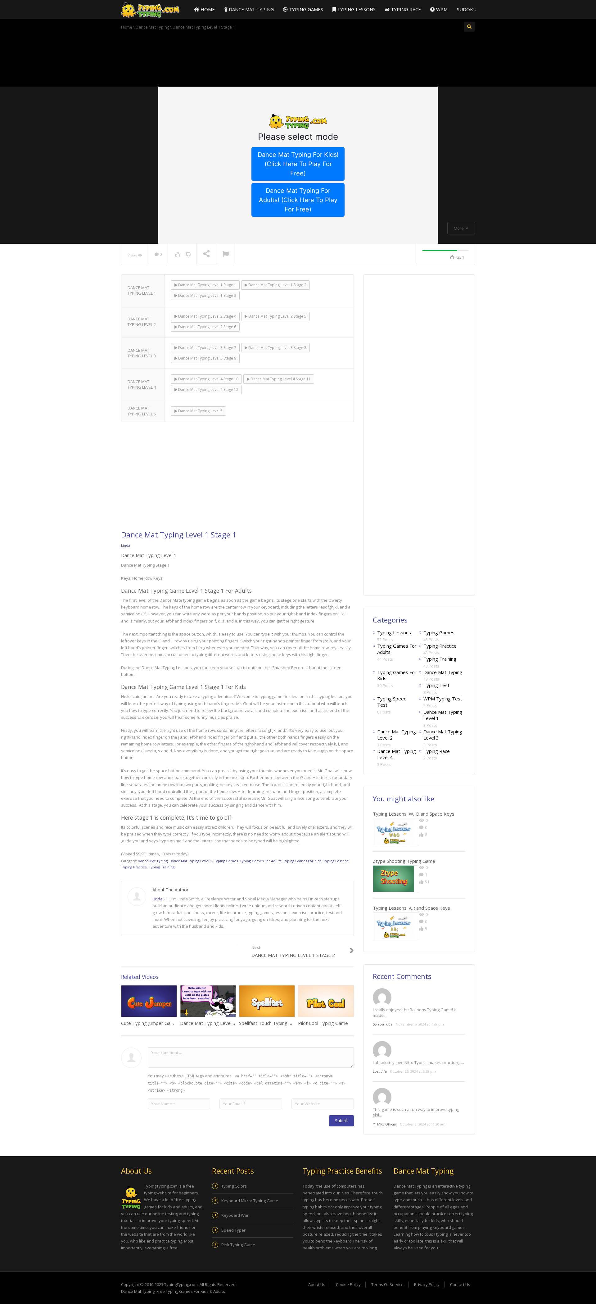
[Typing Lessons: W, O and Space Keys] (393, 831)
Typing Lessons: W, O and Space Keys (413, 814)
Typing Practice (134, 867)
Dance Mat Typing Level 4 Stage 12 (207, 389)
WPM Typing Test (442, 698)
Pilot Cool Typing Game (323, 1023)
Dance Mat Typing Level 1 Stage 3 (206, 295)
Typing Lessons (356, 9)
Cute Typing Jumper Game (149, 1023)
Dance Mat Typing (251, 9)
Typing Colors (234, 1186)
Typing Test (436, 685)
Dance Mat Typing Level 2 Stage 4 (206, 316)
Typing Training (161, 867)
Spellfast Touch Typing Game (270, 1023)
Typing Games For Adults (260, 860)
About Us (316, 1284)
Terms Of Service (387, 1284)
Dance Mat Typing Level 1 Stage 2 (276, 285)
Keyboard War (235, 1215)
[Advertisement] (298, 57)
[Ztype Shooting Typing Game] (393, 879)
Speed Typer (233, 1230)
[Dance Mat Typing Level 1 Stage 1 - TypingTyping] (150, 9)
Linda (125, 545)
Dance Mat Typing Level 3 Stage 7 (206, 347)
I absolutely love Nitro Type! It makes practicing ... (418, 1062)
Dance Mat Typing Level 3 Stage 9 (206, 358)
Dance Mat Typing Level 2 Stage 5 (276, 316)
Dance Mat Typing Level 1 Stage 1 (206, 285)
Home (207, 9)
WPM (441, 9)
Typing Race (405, 9)
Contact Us (460, 1284)
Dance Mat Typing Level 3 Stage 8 (276, 347)
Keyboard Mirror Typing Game (249, 1200)
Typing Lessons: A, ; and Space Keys (411, 908)
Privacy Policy (427, 1284)
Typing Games (305, 9)
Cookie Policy (348, 1284)
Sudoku (466, 9)
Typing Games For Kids (302, 860)
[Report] (226, 254)
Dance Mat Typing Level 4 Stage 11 (280, 379)
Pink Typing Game (238, 1244)
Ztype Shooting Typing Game (404, 861)
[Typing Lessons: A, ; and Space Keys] (393, 925)
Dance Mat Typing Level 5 (200, 411)
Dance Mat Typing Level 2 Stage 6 (206, 326)
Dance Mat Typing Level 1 (190, 860)
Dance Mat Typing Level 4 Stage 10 (207, 379)
